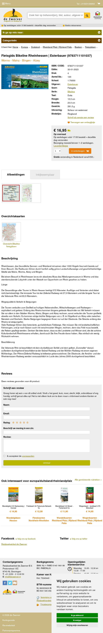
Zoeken (87, 15)
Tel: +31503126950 (86, 3)
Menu (8, 3)
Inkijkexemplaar (45, 174)
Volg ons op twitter (79, 539)
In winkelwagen (78, 151)
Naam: (6, 404)
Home (15, 46)
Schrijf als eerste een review (81, 117)
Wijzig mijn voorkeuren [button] (77, 625)
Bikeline (71, 91)
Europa (24, 46)
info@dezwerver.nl (13, 576)
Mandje (99, 4)
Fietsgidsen (90, 46)
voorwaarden (28, 455)
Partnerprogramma (11, 630)
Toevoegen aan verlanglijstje (82, 122)
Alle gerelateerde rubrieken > (88, 479)
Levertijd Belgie (61, 145)
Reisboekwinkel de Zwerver (14, 544)
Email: (6, 413)
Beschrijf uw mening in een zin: (18, 428)
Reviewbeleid (8, 625)
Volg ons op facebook (26, 539)
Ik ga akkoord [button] (77, 615)
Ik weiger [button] (77, 620)
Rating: (6, 422)
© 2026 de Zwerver (11, 614)
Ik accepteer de (20, 455)
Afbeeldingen (16, 174)
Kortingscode (8, 620)
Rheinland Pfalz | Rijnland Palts (57, 46)
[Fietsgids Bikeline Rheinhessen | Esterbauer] (24, 76)
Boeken (78, 46)
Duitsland (35, 46)
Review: (7, 436)
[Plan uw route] (15, 583)
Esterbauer (73, 84)
